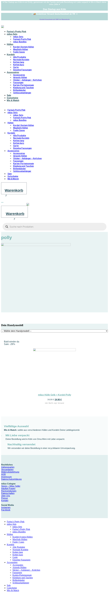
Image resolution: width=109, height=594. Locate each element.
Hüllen (10, 44)
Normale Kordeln (21, 59)
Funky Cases (19, 52)
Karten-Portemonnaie (23, 85)
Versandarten (7, 469)
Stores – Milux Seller (10, 486)
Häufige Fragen (8, 488)
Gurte (16, 67)
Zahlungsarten (7, 467)
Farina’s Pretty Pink (16, 31)
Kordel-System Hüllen (23, 47)
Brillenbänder (19, 90)
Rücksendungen (8, 491)
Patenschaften (7, 493)
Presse (4, 498)
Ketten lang (18, 62)
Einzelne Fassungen (22, 70)
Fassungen (18, 82)
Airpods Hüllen (20, 77)
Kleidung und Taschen (23, 88)
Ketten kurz (18, 65)
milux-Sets (12, 34)
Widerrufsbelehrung (10, 472)
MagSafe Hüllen (20, 49)
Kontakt (4, 500)
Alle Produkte (19, 57)
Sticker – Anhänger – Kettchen (27, 80)
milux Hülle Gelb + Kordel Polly (54, 395)
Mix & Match (13, 100)
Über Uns (5, 495)
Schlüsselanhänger (22, 93)
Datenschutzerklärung (11, 479)
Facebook (5, 510)
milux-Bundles (20, 42)
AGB (3, 474)
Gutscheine (12, 98)
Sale (9, 95)
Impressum (6, 476)
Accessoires (13, 72)
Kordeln (11, 54)
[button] (41, 105)
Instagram (6, 507)
